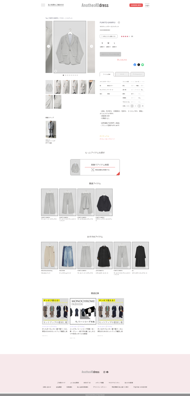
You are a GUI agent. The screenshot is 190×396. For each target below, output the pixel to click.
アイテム (54, 326)
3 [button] (67, 75)
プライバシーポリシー (100, 387)
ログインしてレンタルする (110, 54)
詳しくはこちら (122, 59)
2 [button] (65, 75)
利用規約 (69, 387)
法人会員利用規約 (82, 387)
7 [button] (75, 75)
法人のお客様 (129, 382)
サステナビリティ (114, 382)
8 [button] (77, 75)
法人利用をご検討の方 (56, 4)
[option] (70, 47)
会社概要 (59, 387)
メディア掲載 (99, 382)
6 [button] (73, 75)
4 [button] (69, 75)
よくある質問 (74, 382)
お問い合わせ (47, 387)
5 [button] (71, 75)
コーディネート (46, 326)
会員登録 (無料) (136, 5)
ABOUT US (87, 382)
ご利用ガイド (61, 382)
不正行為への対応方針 (140, 387)
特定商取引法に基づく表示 (120, 387)
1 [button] (63, 75)
